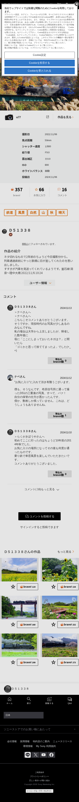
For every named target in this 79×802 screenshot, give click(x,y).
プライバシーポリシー (41, 48)
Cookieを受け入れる (39, 70)
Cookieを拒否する (39, 62)
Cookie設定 (39, 54)
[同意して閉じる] (76, 4)
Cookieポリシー (33, 45)
